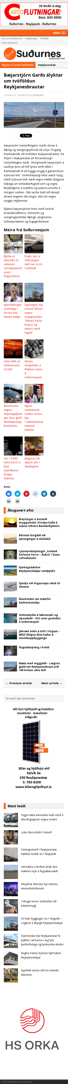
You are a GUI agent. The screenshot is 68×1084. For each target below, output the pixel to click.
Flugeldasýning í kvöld (34, 647)
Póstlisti (44, 38)
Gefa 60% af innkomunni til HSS (12, 365)
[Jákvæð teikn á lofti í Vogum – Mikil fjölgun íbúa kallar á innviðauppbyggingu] (10, 637)
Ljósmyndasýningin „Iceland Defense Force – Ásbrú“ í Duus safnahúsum (39, 554)
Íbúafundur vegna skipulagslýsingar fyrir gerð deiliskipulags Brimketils (13, 416)
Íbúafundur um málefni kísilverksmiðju (34, 600)
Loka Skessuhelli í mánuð (36, 832)
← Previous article (19, 683)
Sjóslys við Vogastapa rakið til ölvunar (39, 584)
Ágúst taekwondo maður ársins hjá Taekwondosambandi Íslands (34, 418)
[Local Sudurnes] (34, 53)
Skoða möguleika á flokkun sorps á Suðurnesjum (33, 369)
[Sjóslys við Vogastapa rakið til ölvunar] (10, 589)
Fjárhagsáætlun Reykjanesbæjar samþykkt (37, 568)
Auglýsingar (31, 38)
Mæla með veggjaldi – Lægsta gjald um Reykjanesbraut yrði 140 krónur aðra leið (39, 666)
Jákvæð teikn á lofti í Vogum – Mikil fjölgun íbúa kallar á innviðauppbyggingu (39, 634)
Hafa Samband (9, 42)
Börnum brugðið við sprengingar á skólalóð (34, 536)
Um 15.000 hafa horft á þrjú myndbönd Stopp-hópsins (12, 468)
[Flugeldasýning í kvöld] (10, 653)
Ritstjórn (38, 95)
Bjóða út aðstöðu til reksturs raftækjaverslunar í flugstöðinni (13, 266)
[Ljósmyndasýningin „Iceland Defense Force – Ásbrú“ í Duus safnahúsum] (10, 557)
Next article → (51, 683)
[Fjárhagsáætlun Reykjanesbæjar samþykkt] (10, 573)
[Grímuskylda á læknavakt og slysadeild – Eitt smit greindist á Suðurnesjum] (10, 621)
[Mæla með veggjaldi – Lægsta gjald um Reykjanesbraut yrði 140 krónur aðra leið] (10, 669)
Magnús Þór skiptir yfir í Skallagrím (32, 462)
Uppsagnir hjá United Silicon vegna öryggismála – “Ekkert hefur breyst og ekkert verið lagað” (34, 318)
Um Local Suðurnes (12, 38)
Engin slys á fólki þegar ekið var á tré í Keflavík (33, 262)
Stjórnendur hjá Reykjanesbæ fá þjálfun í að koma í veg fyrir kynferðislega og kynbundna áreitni (42, 940)
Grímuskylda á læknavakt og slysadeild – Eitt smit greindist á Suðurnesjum (40, 618)
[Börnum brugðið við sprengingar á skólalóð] (10, 541)
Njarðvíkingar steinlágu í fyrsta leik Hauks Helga (13, 310)
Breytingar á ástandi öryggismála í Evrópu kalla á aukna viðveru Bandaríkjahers (39, 522)
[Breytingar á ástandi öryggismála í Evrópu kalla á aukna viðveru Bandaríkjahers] (10, 525)
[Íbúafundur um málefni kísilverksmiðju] (10, 605)
